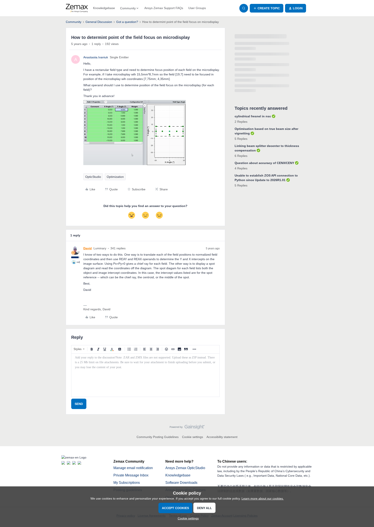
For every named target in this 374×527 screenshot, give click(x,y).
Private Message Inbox (130, 475)
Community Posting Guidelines (158, 437)
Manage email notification (133, 468)
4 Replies (241, 168)
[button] (266, 8)
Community (73, 22)
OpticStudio (93, 176)
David (87, 248)
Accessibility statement (221, 437)
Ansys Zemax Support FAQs (163, 8)
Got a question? (127, 22)
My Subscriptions (126, 482)
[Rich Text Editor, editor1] (145, 375)
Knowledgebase (104, 8)
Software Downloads (181, 482)
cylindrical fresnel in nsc (253, 116)
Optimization (115, 176)
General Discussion (98, 22)
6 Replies (241, 156)
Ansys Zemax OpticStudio (185, 468)
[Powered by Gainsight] (187, 428)
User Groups (197, 8)
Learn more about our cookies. (263, 498)
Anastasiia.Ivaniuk (95, 57)
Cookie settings (192, 437)
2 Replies (241, 121)
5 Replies (241, 138)
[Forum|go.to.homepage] (77, 8)
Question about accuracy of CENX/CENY (264, 163)
